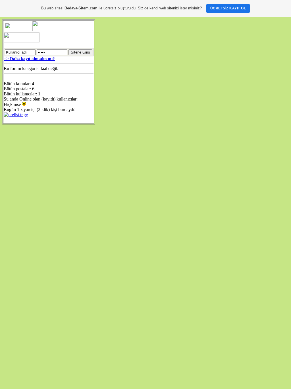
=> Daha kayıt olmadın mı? (29, 58)
